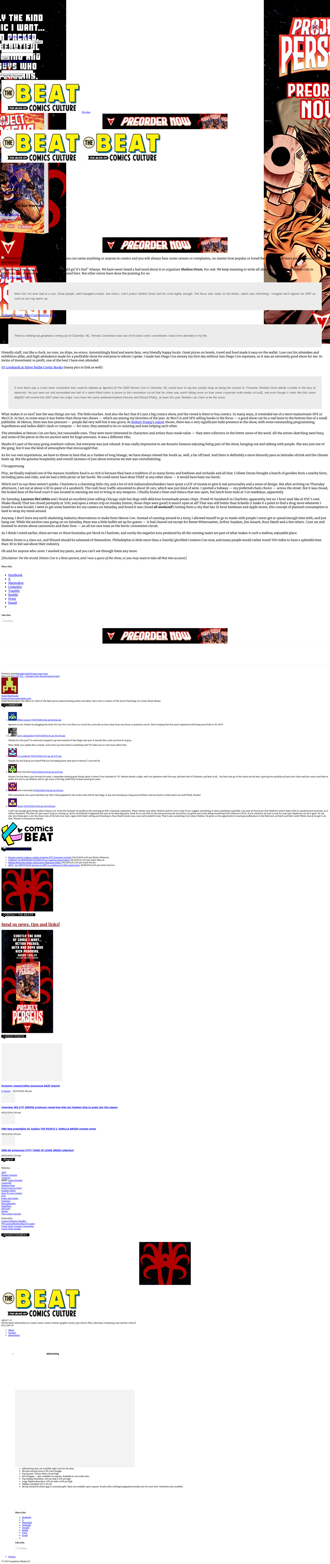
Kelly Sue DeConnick (16, 277)
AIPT (3, 1172)
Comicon (5, 1177)
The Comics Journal (11, 1214)
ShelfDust (6, 1206)
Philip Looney (24, 720)
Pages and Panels (9, 1198)
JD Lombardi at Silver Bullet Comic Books (32, 367)
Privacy (5, 63)
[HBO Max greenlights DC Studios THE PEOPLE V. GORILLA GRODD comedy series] (8, 1123)
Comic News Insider (11, 1229)
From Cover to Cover (11, 1188)
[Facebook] (7, 227)
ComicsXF (6, 1183)
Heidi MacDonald (9, 214)
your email (38, 72)
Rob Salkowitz (8, 1203)
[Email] (68, 227)
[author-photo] (9, 693)
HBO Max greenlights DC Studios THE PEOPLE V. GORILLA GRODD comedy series (48, 1128)
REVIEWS (13, 179)
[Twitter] (19, 227)
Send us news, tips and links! (30, 924)
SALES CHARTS (16, 177)
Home (4, 192)
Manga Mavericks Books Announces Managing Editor (34, 862)
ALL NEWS (13, 184)
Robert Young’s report (147, 422)
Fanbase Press (8, 1185)
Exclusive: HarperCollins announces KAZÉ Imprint (30, 1085)
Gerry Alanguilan (25, 735)
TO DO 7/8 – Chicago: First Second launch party (36, 676)
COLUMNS (13, 182)
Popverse (5, 1201)
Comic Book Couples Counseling (17, 1226)
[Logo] (41, 162)
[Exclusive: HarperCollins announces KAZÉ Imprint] (32, 1080)
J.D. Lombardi (23, 756)
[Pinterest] (31, 227)
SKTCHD (5, 1208)
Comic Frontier (15, 1180)
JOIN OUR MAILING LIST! (20, 37)
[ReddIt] (56, 227)
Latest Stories (21, 849)
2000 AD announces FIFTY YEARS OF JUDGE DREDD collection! (37, 1150)
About (11, 1330)
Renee (20, 806)
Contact (12, 1332)
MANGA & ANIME (17, 171)
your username (40, 51)
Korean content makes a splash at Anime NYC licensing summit (40, 857)
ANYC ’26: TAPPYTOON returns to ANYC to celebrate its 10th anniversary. (44, 865)
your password (40, 54)
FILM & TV (13, 169)
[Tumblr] (81, 227)
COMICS (12, 166)
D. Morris (5, 1091)
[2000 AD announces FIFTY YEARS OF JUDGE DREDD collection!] (8, 1145)
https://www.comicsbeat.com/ (16, 698)
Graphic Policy (8, 1190)
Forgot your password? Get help (16, 61)
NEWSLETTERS (16, 187)
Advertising (14, 1335)
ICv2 (3, 1195)
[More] (94, 227)
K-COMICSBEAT (16, 174)
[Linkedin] (44, 227)
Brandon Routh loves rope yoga (32, 673)
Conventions (14, 192)
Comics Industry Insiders (13, 1221)
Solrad (4, 1211)
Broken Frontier (9, 1175)
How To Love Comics (11, 1193)
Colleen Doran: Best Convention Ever (28, 315)
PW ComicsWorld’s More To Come (18, 1223)
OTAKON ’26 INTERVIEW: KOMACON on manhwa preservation (39, 860)
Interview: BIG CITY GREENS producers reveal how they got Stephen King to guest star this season (59, 1107)
